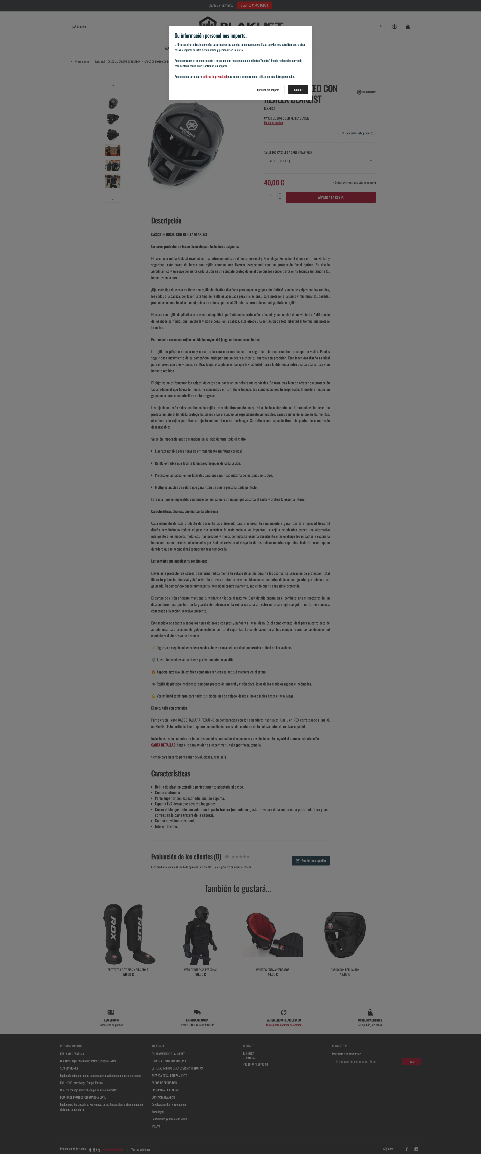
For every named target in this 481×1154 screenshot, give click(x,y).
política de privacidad (215, 76)
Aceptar (298, 89)
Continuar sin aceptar (267, 89)
